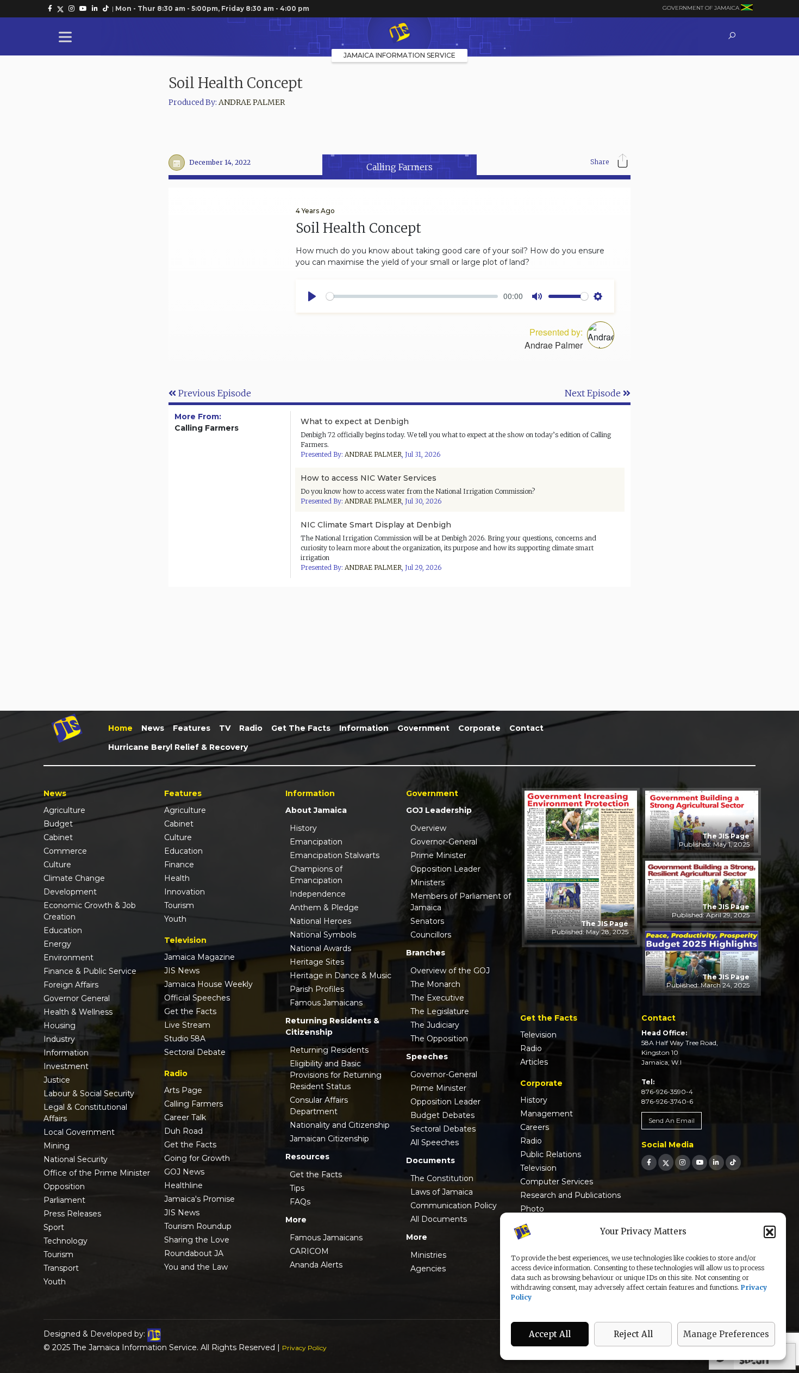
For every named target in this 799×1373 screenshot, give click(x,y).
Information (364, 728)
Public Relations (550, 1154)
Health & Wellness (78, 1012)
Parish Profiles (317, 989)
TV (224, 728)
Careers (534, 1127)
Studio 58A (184, 1038)
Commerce (65, 851)
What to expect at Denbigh (355, 421)
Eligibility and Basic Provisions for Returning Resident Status (336, 1075)
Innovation (184, 892)
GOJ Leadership (439, 810)
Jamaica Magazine (199, 957)
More (296, 1220)
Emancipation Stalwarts (334, 855)
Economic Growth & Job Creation (89, 911)
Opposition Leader (445, 869)
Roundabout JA (193, 1253)
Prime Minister (438, 855)
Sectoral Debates (443, 1129)
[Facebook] (649, 1162)
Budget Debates (442, 1115)
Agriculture (64, 810)
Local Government (79, 1132)
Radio (251, 728)
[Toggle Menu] (67, 37)
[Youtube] (699, 1162)
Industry (59, 1039)
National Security (75, 1159)
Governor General (76, 998)
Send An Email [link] (671, 1120)
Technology (65, 1241)
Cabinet (58, 837)
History (303, 828)
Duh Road (183, 1131)
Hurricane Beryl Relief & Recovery (178, 747)
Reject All (633, 1334)
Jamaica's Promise (199, 1199)
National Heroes (320, 921)
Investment (66, 1066)
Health (177, 878)
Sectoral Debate (195, 1052)
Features (191, 728)
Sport (53, 1227)
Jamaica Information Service (399, 55)
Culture (57, 864)
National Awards (320, 948)
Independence (318, 894)
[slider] (412, 296)
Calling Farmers (193, 1104)
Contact (526, 728)
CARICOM (309, 1251)
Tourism (58, 1254)
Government (423, 728)
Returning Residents (329, 1050)
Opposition (64, 1186)
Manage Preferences (726, 1334)
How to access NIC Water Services (368, 478)
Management (546, 1114)
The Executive (437, 998)
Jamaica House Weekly (208, 984)
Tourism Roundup (198, 1226)
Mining (56, 1146)
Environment (68, 957)
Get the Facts (300, 728)
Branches (425, 953)
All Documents (438, 1219)
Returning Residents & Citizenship (332, 1026)
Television (538, 1035)
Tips (297, 1188)
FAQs (300, 1202)
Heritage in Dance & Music (340, 975)
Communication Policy (453, 1205)
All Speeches (434, 1142)
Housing (59, 1025)
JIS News (181, 971)
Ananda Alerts (316, 1265)
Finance (179, 864)
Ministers (427, 882)
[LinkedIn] (716, 1162)
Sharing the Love (196, 1240)
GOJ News (184, 1172)
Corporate (479, 728)
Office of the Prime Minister (96, 1173)
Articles (534, 1062)
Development (70, 892)
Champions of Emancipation (316, 874)
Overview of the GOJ (450, 971)
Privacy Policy (304, 1348)
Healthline (183, 1185)
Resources (307, 1156)
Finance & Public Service (89, 971)
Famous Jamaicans (326, 1003)
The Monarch (435, 984)
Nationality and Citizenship (340, 1125)
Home (120, 728)
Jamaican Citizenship (329, 1139)
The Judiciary (434, 1025)
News (152, 728)
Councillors (430, 935)
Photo (532, 1209)
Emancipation (316, 842)
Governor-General (443, 842)
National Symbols (323, 935)
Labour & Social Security (88, 1093)
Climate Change (74, 878)
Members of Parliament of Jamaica (460, 901)
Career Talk (185, 1117)
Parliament (64, 1200)
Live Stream (187, 1025)
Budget (58, 824)
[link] (50, 9)
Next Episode (594, 393)
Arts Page (183, 1090)
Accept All (550, 1334)
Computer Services (556, 1181)
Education (62, 930)
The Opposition (439, 1038)
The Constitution (441, 1178)
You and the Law (196, 1267)
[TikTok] (733, 1162)
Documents (430, 1160)
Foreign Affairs (70, 985)
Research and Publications (570, 1195)
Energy (57, 944)
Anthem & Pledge (324, 907)
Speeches (427, 1056)
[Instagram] (682, 1162)
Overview (428, 828)
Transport (61, 1268)
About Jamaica (316, 810)
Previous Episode (213, 393)
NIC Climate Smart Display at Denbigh (376, 525)
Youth (54, 1282)
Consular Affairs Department (319, 1105)
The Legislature (439, 1011)
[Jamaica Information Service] (399, 33)
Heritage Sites (317, 962)
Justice (56, 1080)
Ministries (428, 1255)
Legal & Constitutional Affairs (85, 1112)
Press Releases (72, 1214)
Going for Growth (197, 1158)
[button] (769, 1231)
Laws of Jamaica (441, 1192)
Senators (427, 921)
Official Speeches (197, 998)
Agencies (428, 1268)
